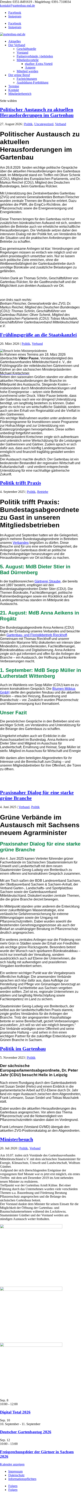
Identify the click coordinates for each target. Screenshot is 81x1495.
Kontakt (13, 90)
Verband (60, 124)
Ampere (30, 67)
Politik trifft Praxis (20, 483)
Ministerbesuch (16, 1139)
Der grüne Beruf (19, 75)
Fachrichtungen (27, 78)
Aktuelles (14, 41)
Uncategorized (43, 124)
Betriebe (42, 491)
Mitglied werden (27, 71)
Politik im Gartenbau (23, 1048)
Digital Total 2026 (15, 1412)
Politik (28, 124)
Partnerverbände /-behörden (35, 56)
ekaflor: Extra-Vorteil (39, 64)
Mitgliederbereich (19, 93)
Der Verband (16, 45)
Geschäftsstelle (26, 49)
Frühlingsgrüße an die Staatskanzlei (38, 335)
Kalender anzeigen (12, 1464)
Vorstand (22, 52)
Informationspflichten (22, 1479)
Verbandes (21, 542)
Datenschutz (16, 1475)
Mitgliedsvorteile (28, 60)
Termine (13, 86)
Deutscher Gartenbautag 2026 (25, 1432)
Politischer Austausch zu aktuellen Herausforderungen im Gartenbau (37, 112)
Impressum (15, 1471)
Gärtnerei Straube (47, 581)
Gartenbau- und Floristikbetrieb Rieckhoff (36, 635)
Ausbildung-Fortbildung (32, 82)
